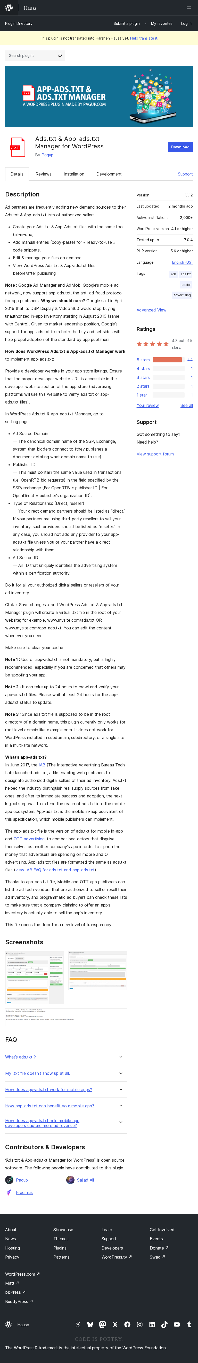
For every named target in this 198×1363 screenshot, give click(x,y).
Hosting (12, 1248)
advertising (182, 295)
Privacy (12, 1257)
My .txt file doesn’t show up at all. (37, 1073)
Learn (107, 1229)
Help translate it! (144, 38)
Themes (61, 1238)
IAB (42, 764)
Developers (112, 1248)
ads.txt (186, 274)
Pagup (47, 154)
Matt (12, 1283)
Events (156, 1238)
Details (17, 174)
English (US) (182, 262)
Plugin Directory (18, 23)
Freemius (24, 1192)
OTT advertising (29, 838)
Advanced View (152, 310)
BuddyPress (19, 1301)
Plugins (60, 1248)
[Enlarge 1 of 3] (57, 958)
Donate (159, 1248)
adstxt (186, 285)
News (10, 1238)
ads (174, 274)
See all (186, 405)
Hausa (23, 1324)
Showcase (63, 1229)
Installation (74, 174)
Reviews (44, 174)
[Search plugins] (60, 55)
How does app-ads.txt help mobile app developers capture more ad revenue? (42, 1123)
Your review (148, 405)
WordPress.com (22, 1274)
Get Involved (162, 1229)
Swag (158, 1257)
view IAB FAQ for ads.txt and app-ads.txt (55, 869)
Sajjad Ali (85, 1180)
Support (185, 174)
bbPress (15, 1292)
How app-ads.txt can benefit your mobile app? (49, 1105)
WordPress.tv (117, 1257)
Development (109, 174)
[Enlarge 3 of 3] (120, 1015)
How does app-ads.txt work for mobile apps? (48, 1089)
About (10, 1229)
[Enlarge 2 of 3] (120, 958)
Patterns (61, 1257)
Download (180, 147)
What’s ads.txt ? (20, 1057)
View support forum (155, 453)
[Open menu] (190, 8)
